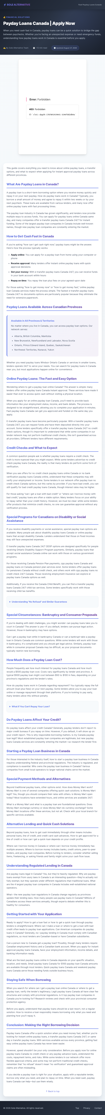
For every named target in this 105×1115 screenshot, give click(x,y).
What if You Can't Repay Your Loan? (31, 706)
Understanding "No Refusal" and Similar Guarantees (39, 601)
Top (77, 1108)
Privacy (86, 1108)
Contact (98, 1108)
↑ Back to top (52, 1091)
